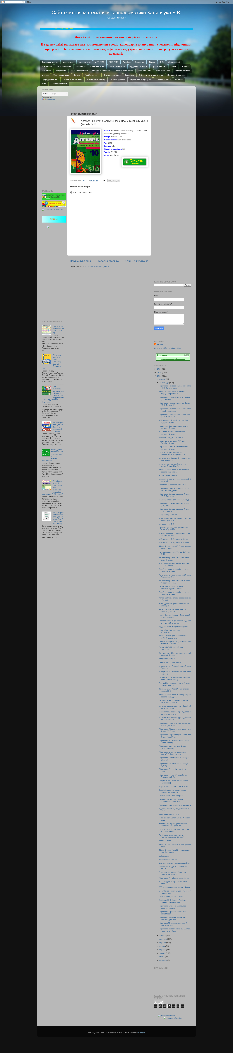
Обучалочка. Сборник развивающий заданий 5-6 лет (175, 654)
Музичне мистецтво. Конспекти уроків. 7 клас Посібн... (172, 465)
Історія (77, 75)
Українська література (140, 79)
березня (163, 960)
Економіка (46, 71)
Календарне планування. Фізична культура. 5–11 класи (58, 426)
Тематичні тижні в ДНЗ (169, 814)
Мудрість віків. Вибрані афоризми (174, 627)
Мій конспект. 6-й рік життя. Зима (173, 539)
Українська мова (163, 79)
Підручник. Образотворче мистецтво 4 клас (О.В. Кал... (175, 730)
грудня (162, 379)
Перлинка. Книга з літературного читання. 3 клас (173, 448)
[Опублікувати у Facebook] (116, 180)
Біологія (179, 79)
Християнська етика (123, 71)
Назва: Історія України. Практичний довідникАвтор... (174, 616)
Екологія (185, 66)
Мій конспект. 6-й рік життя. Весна (174, 543)
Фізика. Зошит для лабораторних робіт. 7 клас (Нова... (173, 637)
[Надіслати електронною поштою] (108, 180)
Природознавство (50, 79)
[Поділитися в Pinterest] (119, 180)
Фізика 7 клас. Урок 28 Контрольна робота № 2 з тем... (174, 471)
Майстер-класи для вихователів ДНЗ (175, 500)
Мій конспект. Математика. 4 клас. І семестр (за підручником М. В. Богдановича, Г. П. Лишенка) (53, 394)
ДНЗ (162, 62)
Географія (129, 75)
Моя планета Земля (168, 859)
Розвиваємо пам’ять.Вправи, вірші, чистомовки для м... (174, 489)
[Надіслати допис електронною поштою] (104, 180)
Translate (51, 100)
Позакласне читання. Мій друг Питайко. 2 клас (172, 442)
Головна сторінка (50, 62)
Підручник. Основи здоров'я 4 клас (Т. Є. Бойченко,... (174, 495)
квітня (162, 957)
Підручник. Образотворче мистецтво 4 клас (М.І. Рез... (175, 736)
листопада (164, 383)
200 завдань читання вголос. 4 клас (174, 887)
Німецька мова (144, 71)
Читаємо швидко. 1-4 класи (171, 437)
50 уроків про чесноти (168, 515)
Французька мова (61, 75)
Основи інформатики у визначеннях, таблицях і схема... (175, 643)
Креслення (47, 66)
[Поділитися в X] (114, 180)
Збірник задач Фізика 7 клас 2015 (173, 786)
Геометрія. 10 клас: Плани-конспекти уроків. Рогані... (171, 587)
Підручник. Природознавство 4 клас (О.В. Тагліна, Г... (174, 404)
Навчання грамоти (79, 71)
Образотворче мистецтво (151, 75)
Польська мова (163, 71)
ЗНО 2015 (113, 62)
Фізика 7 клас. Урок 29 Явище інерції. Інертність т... (172, 393)
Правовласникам (59, 84)
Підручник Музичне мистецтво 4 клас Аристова (173, 924)
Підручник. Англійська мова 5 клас (174, 878)
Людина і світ (174, 62)
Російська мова (92, 75)
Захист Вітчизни (63, 66)
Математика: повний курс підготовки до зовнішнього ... (175, 713)
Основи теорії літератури (170, 662)
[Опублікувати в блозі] (111, 180)
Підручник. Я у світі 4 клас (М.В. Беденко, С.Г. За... (173, 776)
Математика (68, 62)
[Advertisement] (110, 98)
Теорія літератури (167, 659)
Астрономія (61, 71)
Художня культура (138, 66)
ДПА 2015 (99, 62)
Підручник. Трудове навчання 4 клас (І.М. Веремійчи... (175, 410)
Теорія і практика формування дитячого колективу (172, 791)
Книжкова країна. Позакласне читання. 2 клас (172, 433)
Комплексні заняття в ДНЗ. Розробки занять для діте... (175, 519)
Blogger (141, 1033)
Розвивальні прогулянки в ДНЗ (172, 485)
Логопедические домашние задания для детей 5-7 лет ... (175, 622)
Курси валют (162, 355)
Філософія (80, 66)
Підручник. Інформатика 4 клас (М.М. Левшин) (172, 747)
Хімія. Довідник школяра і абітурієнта (170, 631)
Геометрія (139, 62)
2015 (159, 376)
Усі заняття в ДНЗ (166, 524)
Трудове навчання (112, 75)
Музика (45, 75)
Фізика (152, 62)
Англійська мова (182, 71)
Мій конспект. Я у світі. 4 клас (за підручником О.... (173, 421)
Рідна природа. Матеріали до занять (175, 805)
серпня (162, 943)
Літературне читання (72, 79)
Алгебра (127, 62)
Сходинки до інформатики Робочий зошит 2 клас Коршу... (174, 678)
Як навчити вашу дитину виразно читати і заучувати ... (173, 701)
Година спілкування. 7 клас (171, 897)
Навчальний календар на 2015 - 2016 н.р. (58, 329)
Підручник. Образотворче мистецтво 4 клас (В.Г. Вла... (175, 724)
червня (162, 950)
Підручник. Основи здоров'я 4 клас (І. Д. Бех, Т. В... (174, 504)
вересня (163, 939)
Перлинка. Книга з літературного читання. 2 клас (173, 427)
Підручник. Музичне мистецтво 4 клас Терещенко (173, 907)
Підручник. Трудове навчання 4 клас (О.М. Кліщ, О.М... (175, 415)
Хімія (44, 84)
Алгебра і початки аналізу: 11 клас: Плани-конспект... (174, 570)
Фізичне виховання (101, 71)
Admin (160, 344)
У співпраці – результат (169, 475)
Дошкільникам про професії (171, 796)
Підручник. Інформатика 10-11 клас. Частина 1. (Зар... (175, 930)
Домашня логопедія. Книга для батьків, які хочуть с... (172, 873)
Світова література (176, 75)
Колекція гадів (165, 841)
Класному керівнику (96, 79)
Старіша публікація (136, 261)
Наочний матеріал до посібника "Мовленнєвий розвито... (173, 825)
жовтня (162, 935)
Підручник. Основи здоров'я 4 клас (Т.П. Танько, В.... (174, 510)
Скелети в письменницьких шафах (174, 863)
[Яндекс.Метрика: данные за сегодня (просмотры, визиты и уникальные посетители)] (166, 1016)
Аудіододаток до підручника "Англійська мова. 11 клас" (171, 836)
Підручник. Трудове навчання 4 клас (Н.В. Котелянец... (175, 387)
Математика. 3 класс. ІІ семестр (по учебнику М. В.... (175, 459)
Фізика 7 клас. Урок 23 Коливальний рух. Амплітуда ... (175, 851)
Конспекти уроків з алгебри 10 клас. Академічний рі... (174, 582)
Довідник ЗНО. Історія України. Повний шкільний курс (172, 901)
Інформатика (84, 62)
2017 (159, 369)
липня (162, 946)
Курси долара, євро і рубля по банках (173, 359)
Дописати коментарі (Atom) (97, 266)
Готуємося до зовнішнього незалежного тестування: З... (172, 453)
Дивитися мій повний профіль (167, 348)
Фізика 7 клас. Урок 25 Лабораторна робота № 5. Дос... (175, 696)
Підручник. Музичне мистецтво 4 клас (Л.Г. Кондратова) (173, 753)
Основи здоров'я (117, 79)
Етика (173, 66)
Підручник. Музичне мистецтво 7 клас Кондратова (173, 918)
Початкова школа (117, 66)
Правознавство (159, 66)
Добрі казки (164, 856)
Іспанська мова (97, 66)
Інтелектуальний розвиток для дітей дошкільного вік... (174, 534)
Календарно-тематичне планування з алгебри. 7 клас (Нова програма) (58, 518)
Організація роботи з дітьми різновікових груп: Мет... (171, 800)
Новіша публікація (80, 261)
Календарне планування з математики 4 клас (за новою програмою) (52, 455)
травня (162, 953)
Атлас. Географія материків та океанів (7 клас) (172, 610)
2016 (159, 372)
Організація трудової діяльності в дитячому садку (173, 529)
